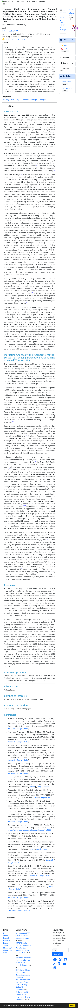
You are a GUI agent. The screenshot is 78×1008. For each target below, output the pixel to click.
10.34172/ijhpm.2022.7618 (15, 39)
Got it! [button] (72, 1005)
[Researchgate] (59, 964)
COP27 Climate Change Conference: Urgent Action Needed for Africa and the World (23, 948)
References (10, 918)
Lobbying (43, 99)
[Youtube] (64, 964)
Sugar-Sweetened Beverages (26, 99)
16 (29, 605)
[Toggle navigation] (38, 4)
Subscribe (57, 954)
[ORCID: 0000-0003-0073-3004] (17, 30)
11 (26, 435)
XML (65, 45)
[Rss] (55, 968)
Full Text (10, 106)
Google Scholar (22, 728)
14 (24, 515)
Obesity (6, 99)
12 (11, 469)
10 (13, 421)
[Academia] (54, 964)
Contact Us (7, 950)
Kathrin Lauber (8, 31)
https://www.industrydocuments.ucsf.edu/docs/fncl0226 (29, 830)
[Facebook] (55, 960)
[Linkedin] (65, 960)
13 (25, 506)
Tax (12, 99)
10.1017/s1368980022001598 (19, 911)
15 (47, 539)
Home (5, 933)
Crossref (11, 728)
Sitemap (6, 953)
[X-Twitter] (60, 960)
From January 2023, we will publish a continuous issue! (23, 935)
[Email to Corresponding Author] (15, 30)
